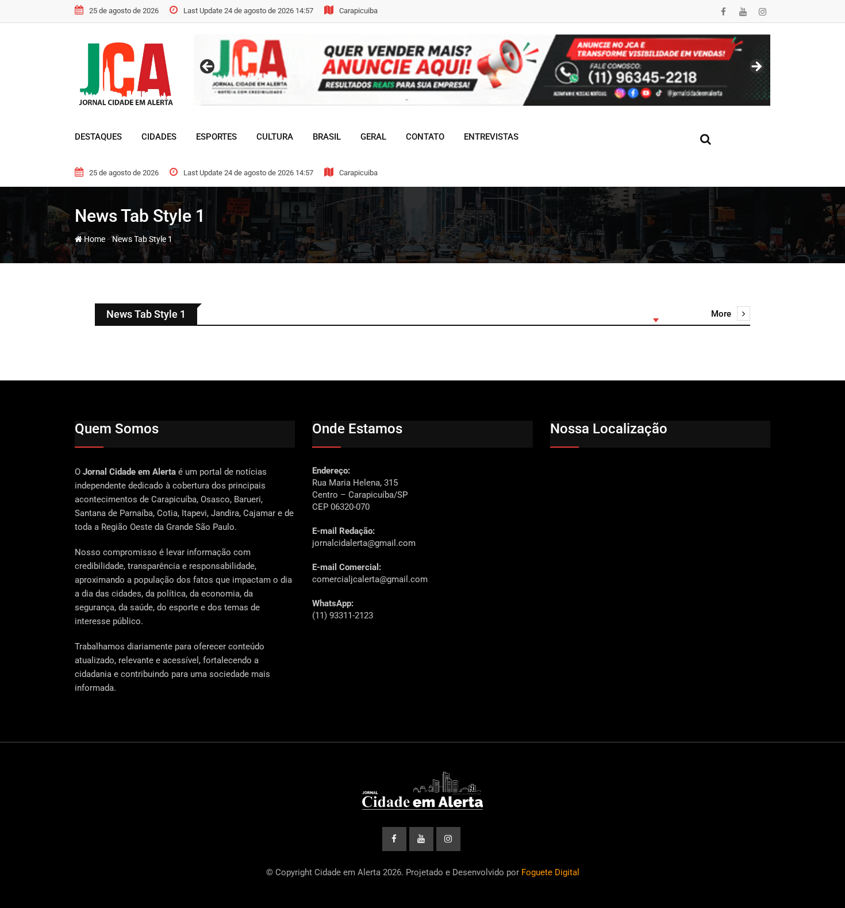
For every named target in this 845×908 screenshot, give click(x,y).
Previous (208, 67)
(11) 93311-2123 (342, 615)
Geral (373, 137)
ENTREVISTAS (491, 137)
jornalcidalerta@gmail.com (364, 543)
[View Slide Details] (482, 70)
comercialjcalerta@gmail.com (370, 579)
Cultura (274, 137)
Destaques (98, 137)
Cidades (158, 137)
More (721, 314)
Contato (425, 137)
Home (93, 239)
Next (756, 67)
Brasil (327, 137)
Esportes (216, 137)
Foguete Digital (550, 872)
